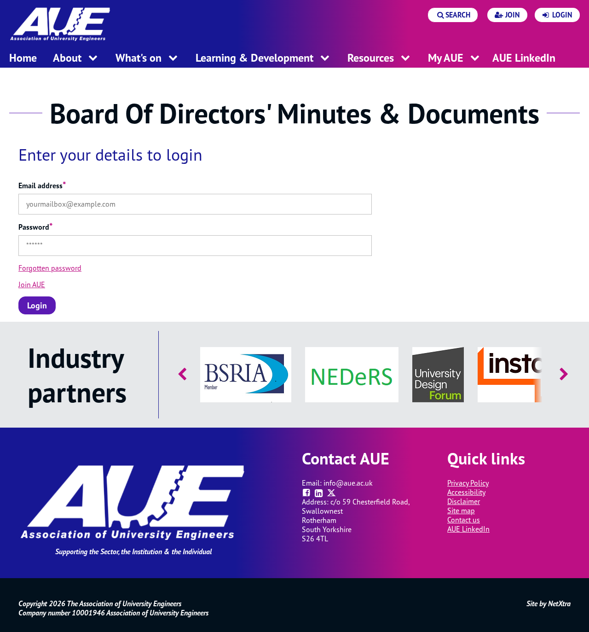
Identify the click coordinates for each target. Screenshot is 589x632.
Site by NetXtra (548, 603)
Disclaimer (463, 501)
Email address (42, 185)
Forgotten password (49, 268)
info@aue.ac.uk (348, 482)
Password (35, 227)
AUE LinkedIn (468, 528)
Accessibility (466, 492)
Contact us (463, 519)
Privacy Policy (468, 482)
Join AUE (31, 284)
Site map (461, 510)
